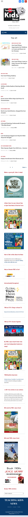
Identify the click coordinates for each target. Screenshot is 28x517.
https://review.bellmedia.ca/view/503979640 (14, 311)
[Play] (6, 335)
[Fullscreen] (22, 335)
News (13, 43)
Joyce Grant (23, 53)
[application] (14, 330)
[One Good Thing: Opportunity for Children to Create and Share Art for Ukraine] (5, 45)
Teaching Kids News (14, 501)
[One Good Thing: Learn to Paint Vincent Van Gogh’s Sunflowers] (5, 62)
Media (18, 507)
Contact (14, 507)
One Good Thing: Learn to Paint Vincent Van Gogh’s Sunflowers (19, 63)
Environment (6, 145)
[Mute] (20, 335)
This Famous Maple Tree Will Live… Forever (14, 148)
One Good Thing (17, 43)
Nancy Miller (14, 127)
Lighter (2, 84)
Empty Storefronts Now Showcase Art (12, 158)
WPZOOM (17, 513)
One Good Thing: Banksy (8, 75)
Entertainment (4, 108)
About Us (9, 507)
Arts (2, 121)
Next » (24, 167)
